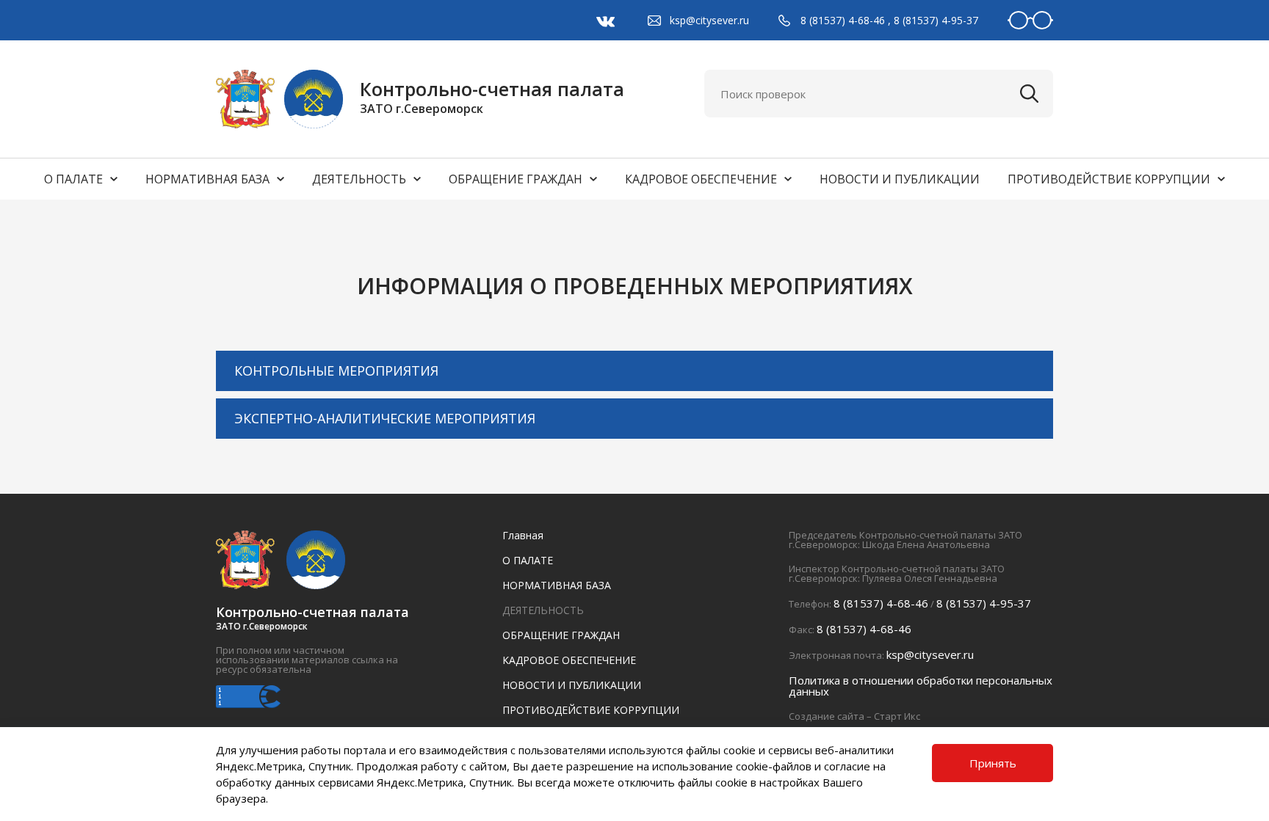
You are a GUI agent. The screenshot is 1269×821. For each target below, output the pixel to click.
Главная (522, 535)
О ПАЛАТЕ (73, 179)
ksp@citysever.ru (709, 20)
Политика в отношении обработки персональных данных (920, 685)
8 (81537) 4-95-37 (936, 20)
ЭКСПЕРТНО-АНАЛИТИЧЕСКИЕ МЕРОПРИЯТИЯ (384, 418)
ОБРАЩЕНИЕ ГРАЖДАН (515, 179)
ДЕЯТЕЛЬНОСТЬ (359, 179)
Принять (992, 763)
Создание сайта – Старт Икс (854, 716)
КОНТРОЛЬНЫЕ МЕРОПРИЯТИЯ (336, 370)
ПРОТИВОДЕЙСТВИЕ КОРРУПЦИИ (1109, 179)
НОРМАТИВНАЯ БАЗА (207, 179)
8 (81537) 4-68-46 (842, 20)
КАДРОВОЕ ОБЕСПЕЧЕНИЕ (701, 179)
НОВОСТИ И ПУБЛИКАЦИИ (900, 179)
